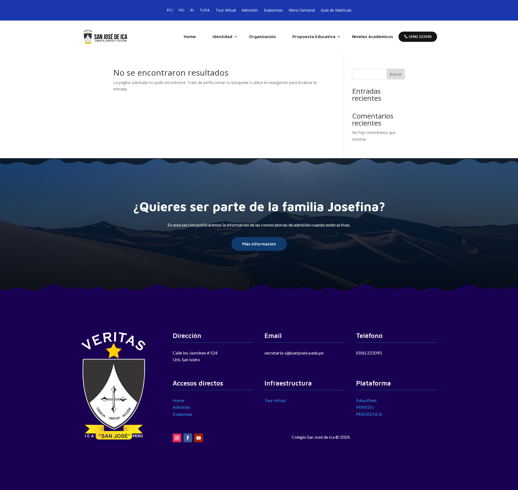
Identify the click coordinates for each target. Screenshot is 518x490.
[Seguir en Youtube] (198, 438)
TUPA (205, 9)
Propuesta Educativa (313, 36)
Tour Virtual (226, 9)
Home (190, 36)
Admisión (250, 9)
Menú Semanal (302, 9)
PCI (170, 9)
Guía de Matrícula (336, 9)
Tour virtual (275, 400)
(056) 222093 (420, 37)
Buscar (396, 74)
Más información (259, 243)
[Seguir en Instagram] (177, 438)
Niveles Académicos (372, 36)
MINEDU (365, 407)
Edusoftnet (366, 400)
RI (192, 9)
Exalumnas (273, 9)
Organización (262, 36)
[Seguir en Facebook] (187, 438)
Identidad (222, 36)
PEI (181, 9)
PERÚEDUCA (369, 414)
